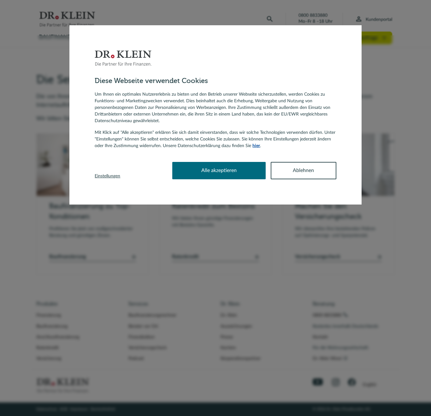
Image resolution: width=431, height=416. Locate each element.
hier (256, 146)
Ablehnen (303, 170)
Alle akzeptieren (219, 170)
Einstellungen (107, 176)
